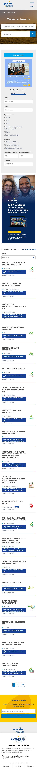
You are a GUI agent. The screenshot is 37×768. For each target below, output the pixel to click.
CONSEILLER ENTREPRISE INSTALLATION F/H (11, 411)
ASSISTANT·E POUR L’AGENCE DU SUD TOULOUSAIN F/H (13, 644)
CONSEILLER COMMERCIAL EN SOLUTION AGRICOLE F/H (13, 264)
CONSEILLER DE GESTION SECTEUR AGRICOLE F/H (11, 285)
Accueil (3, 12)
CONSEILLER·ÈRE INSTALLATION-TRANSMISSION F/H (14, 306)
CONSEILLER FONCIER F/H (11, 582)
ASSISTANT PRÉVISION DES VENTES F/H (12, 502)
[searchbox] (15, 34)
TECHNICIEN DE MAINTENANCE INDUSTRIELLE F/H (14, 562)
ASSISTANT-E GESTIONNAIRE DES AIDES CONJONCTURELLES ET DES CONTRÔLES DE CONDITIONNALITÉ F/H (14, 455)
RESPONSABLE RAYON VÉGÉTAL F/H (10, 349)
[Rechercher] (33, 34)
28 (23, 685)
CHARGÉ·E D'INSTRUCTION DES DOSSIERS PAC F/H (13, 432)
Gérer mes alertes (30, 249)
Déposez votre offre (18, 55)
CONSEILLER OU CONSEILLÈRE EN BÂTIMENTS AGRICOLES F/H (13, 519)
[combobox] (15, 34)
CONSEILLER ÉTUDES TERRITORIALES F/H (10, 664)
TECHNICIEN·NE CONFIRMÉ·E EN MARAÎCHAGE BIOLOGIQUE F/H (13, 389)
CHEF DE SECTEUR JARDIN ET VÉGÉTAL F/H (13, 328)
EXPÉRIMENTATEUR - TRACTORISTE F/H (10, 602)
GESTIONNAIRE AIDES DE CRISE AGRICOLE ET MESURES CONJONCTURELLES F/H (13, 541)
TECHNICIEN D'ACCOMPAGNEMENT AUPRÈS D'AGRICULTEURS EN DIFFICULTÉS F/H (13, 480)
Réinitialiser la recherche (18, 94)
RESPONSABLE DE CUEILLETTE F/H (13, 623)
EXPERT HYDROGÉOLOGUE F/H (13, 369)
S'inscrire (18, 716)
